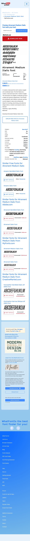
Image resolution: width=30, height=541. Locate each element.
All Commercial (9, 14)
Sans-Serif (25, 129)
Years (3, 501)
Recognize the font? (14, 388)
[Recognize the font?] (15, 367)
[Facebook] (12, 428)
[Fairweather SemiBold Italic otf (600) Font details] (14, 290)
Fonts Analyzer (6, 453)
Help (3, 468)
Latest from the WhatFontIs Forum (14, 358)
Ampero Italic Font (10, 186)
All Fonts (15, 12)
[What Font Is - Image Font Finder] (5, 4)
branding (16, 149)
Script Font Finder (7, 508)
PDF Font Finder (6, 456)
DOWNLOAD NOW (15, 38)
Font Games (5, 463)
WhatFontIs (6, 12)
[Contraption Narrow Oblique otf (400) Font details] (14, 307)
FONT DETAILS (9, 179)
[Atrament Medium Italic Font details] (14, 251)
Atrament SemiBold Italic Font (14, 210)
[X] (18, 428)
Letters (4, 497)
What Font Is (5, 436)
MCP (3, 485)
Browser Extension (7, 442)
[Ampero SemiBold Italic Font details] (14, 175)
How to (4, 472)
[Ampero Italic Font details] (14, 189)
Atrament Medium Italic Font (13, 248)
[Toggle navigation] (27, 4)
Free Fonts (5, 478)
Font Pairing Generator (8, 459)
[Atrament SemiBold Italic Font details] (14, 213)
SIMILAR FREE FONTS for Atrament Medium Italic (15, 119)
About (4, 523)
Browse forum (15, 392)
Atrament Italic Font (10, 224)
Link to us (4, 439)
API (3, 482)
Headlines (16, 157)
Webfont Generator (15, 400)
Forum (4, 490)
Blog (3, 449)
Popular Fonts (6, 504)
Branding (25, 157)
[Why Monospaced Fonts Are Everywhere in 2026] (15, 346)
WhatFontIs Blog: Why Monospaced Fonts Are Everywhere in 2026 (11, 336)
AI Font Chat (5, 446)
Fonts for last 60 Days (8, 494)
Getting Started (6, 475)
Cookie (4, 520)
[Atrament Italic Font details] (14, 228)
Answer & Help (12, 362)
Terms (4, 516)
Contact (4, 526)
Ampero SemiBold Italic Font (13, 171)
